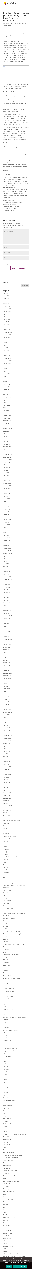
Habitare (5, 1035)
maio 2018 (6, 532)
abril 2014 (6, 660)
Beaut (5, 844)
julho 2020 (6, 465)
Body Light (6, 872)
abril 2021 (6, 441)
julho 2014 (6, 652)
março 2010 (6, 759)
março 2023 (6, 381)
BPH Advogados (7, 878)
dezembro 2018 (7, 514)
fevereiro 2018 (7, 540)
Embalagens (6, 965)
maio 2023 (6, 376)
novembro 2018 (7, 517)
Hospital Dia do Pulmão (10, 1048)
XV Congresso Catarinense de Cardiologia (15, 1256)
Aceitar (9, 1266)
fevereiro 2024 (7, 353)
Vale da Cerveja (7, 1233)
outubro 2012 (7, 678)
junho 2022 (6, 405)
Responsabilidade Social (10, 1170)
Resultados (6, 1173)
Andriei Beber (7, 831)
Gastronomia (7, 1019)
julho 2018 (6, 527)
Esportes (5, 981)
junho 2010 (6, 751)
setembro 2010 (7, 743)
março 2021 (6, 444)
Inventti (5, 1072)
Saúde (5, 1178)
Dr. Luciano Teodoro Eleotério (11, 955)
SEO (4, 1197)
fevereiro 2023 (7, 384)
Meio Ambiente (7, 1105)
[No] (30, 1263)
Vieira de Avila (7, 1238)
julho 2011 (6, 717)
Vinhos (5, 1243)
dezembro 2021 (7, 420)
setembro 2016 (7, 584)
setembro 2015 (7, 616)
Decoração (6, 941)
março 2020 (6, 475)
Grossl (5, 1025)
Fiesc (4, 1004)
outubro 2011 (7, 709)
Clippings (6, 903)
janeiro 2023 (6, 387)
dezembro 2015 (7, 608)
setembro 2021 (7, 428)
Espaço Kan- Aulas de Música (11, 978)
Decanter (5, 939)
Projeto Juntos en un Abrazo (11, 1157)
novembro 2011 (7, 707)
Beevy (5, 846)
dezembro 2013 (7, 670)
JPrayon (5, 1079)
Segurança (6, 1189)
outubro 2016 (7, 582)
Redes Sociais (7, 1165)
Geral (4, 1022)
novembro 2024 (7, 335)
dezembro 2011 (7, 704)
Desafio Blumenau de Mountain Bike (13, 944)
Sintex (5, 1207)
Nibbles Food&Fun (8, 1124)
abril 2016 (6, 597)
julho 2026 (6, 293)
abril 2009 (6, 787)
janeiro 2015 (6, 636)
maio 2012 (6, 691)
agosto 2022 (6, 400)
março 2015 (6, 631)
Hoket (4, 1046)
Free (4, 1006)
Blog (4, 862)
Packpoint (6, 1137)
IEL (4, 1053)
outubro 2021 (7, 426)
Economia (6, 957)
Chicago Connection (9, 898)
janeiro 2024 (6, 355)
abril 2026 (6, 301)
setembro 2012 (7, 681)
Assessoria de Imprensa (10, 836)
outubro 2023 (7, 363)
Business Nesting (8, 883)
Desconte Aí (6, 947)
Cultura (5, 928)
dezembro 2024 (7, 332)
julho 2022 (6, 402)
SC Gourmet (6, 1186)
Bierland (5, 859)
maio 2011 (6, 722)
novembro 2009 (7, 769)
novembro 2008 (7, 800)
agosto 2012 (6, 683)
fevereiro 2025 (7, 327)
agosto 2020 (6, 462)
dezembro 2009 (7, 767)
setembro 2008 (7, 806)
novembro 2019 (7, 486)
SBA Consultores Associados (11, 1181)
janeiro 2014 (6, 668)
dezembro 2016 (7, 577)
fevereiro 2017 (7, 571)
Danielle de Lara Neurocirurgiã (12, 934)
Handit (5, 1038)
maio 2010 (6, 754)
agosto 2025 (6, 314)
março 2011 (6, 728)
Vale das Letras (7, 1236)
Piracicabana (7, 1144)
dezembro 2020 (7, 452)
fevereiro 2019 (7, 509)
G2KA (4, 1014)
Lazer (4, 1090)
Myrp (4, 1113)
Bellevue (5, 854)
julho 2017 (6, 558)
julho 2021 (6, 433)
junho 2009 (6, 782)
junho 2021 (6, 436)
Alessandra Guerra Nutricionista (12, 820)
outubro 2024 (7, 337)
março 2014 (6, 662)
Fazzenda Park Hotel (9, 991)
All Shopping (6, 823)
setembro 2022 (7, 397)
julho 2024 (6, 345)
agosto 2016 (6, 587)
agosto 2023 (6, 368)
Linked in (5, 1092)
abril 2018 (6, 535)
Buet (4, 880)
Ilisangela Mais (7, 1056)
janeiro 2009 (6, 795)
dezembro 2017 (7, 545)
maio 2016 (6, 595)
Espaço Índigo (7, 975)
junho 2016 (6, 592)
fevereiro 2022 (7, 415)
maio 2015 (6, 626)
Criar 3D (5, 926)
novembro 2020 (7, 454)
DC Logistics (6, 936)
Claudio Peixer (7, 900)
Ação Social (6, 815)
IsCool (5, 1074)
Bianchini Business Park (10, 857)
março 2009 (6, 790)
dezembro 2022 (7, 389)
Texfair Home (7, 1225)
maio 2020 (6, 470)
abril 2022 (6, 410)
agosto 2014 (6, 649)
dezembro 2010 (7, 735)
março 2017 (6, 569)
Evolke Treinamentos (9, 986)
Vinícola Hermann (8, 1246)
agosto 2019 (6, 493)
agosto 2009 (6, 777)
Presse (7, 23)
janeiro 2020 (6, 480)
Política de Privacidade (19, 1266)
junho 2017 (6, 561)
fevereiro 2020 (7, 478)
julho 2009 (6, 780)
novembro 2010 (7, 738)
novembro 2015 (7, 610)
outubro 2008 (7, 803)
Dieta (4, 952)
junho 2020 (6, 467)
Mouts (5, 1111)
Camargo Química (8, 890)
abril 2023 (6, 379)
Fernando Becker (8, 996)
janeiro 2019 (6, 512)
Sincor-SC (6, 1204)
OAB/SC (5, 1126)
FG (4, 1001)
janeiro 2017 (6, 574)
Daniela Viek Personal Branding (12, 931)
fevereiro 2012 (7, 699)
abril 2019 (6, 504)
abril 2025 (6, 322)
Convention (6, 921)
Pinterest (5, 1142)
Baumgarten (6, 841)
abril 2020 (6, 473)
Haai (4, 1033)
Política (5, 1147)
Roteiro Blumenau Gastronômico (12, 1176)
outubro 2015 (7, 613)
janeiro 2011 (6, 733)
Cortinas (5, 923)
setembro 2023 (7, 366)
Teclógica (6, 1220)
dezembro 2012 (7, 673)
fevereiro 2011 (7, 730)
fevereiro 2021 (7, 447)
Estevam (5, 983)
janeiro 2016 (6, 605)
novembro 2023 (7, 361)
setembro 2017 (7, 553)
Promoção (6, 1163)
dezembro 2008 (7, 798)
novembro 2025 (7, 309)
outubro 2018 (7, 519)
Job (4, 1077)
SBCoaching (6, 1184)
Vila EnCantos (7, 1241)
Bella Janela (6, 852)
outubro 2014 (7, 644)
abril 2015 (6, 629)
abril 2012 (6, 694)
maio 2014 (6, 657)
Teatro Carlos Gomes (9, 1217)
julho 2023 (6, 371)
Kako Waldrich (7, 1085)
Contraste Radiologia (9, 918)
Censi (4, 895)
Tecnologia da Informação (10, 1223)
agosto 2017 (6, 556)
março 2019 (6, 506)
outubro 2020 (7, 457)
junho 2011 (6, 720)
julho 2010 (6, 748)
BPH (4, 875)
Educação (6, 960)
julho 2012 (6, 686)
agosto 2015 (6, 618)
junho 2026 (6, 296)
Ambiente (6, 826)
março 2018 (6, 538)
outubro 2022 (7, 394)
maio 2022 (6, 407)
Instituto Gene (23, 23)
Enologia (5, 970)
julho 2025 (6, 316)
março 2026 (6, 303)
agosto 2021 (6, 431)
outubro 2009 (7, 772)
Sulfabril (5, 1212)
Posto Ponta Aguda (8, 1152)
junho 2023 (6, 374)
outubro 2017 (7, 551)
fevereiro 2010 (7, 761)
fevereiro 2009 (7, 793)
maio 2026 (6, 298)
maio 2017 (6, 564)
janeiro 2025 (6, 329)
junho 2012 (6, 689)
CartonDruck (6, 893)
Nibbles (5, 1121)
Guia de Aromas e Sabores (10, 1030)
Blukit (4, 865)
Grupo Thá (6, 1027)
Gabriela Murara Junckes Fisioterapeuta (14, 1017)
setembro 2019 (7, 491)
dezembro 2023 (7, 358)
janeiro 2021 (6, 449)
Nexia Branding (7, 1118)
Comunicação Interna (9, 908)
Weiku (5, 1251)
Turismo (5, 1228)
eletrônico (6, 962)
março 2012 (6, 696)
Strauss (5, 1210)
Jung (4, 1082)
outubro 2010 (7, 741)
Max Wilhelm (7, 1103)
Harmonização (7, 1040)
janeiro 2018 (6, 543)
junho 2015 (6, 623)
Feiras (5, 994)
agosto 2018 (6, 525)
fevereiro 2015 (7, 634)
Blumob (5, 867)
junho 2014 (6, 655)
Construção (6, 911)
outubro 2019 (7, 488)
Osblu (5, 1131)
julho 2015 (6, 621)
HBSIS (5, 1043)
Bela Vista (6, 849)
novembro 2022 (7, 392)
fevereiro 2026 (7, 306)
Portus (5, 1150)
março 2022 (6, 413)
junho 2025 (6, 319)
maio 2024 (6, 348)
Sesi (4, 1202)
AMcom (5, 828)
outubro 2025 (7, 311)
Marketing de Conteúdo (10, 1100)
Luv (4, 1095)
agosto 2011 (6, 715)
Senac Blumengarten (9, 1191)
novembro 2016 (7, 579)
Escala (5, 973)
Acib (4, 818)
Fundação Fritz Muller (9, 1009)
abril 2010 (6, 756)
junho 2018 (6, 530)
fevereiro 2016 (7, 603)
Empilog (5, 968)
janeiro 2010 (6, 764)
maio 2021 (6, 439)
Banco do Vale (7, 839)
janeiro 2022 (6, 418)
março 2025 (6, 324)
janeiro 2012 (6, 702)
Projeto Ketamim (8, 1160)
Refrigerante (6, 1168)
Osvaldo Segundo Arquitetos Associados (14, 1134)
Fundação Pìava (7, 1012)
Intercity (5, 1066)
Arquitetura (6, 833)
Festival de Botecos (8, 999)
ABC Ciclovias (7, 813)
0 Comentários (7, 25)
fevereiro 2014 (7, 665)
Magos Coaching (8, 1098)
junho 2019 (6, 499)
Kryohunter (6, 1087)
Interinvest (6, 1069)
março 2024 (6, 350)
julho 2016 (6, 590)
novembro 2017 (7, 548)
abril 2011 (6, 725)
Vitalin (5, 1249)
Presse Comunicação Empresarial (12, 1155)
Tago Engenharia (8, 1215)
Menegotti (6, 1108)
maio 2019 (6, 501)
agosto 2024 (6, 342)
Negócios (5, 1116)
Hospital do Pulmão (8, 1051)
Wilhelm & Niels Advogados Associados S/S (15, 1254)
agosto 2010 (6, 746)
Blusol (5, 870)
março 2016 (6, 600)
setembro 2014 (7, 647)
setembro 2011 (7, 712)
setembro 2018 (7, 522)
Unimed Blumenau (8, 1230)
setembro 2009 (7, 774)
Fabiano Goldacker (8, 988)
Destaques (6, 949)
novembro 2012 (7, 675)
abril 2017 (6, 566)
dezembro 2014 (7, 639)
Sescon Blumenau (8, 1199)
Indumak (5, 1059)
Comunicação (7, 906)
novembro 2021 (7, 423)
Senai (4, 1194)
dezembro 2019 (7, 483)
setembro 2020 (7, 460)
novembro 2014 (7, 642)
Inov (4, 1061)
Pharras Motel (7, 1139)
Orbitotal (5, 1129)
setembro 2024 (7, 340)
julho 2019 (6, 496)
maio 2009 (6, 785)
